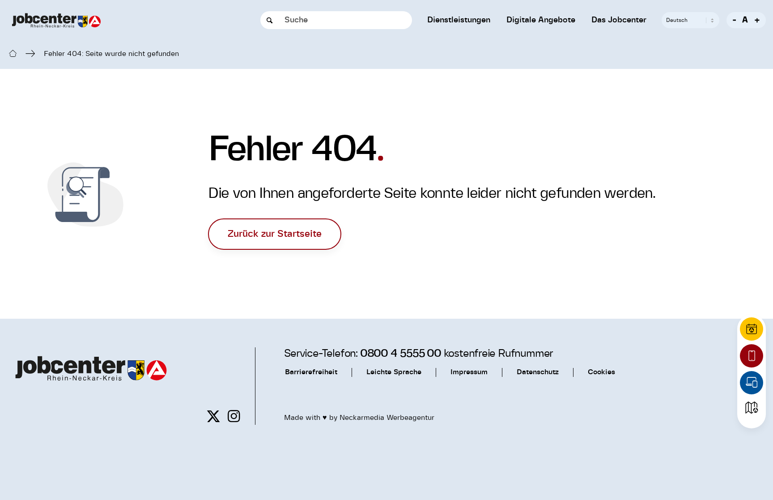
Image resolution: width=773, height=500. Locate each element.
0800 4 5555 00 (400, 353)
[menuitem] (458, 20)
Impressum (469, 372)
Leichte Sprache (393, 372)
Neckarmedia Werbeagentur (387, 418)
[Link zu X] (213, 416)
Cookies (601, 372)
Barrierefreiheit (311, 372)
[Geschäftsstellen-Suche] (751, 408)
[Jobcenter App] (751, 356)
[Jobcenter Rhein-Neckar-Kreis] (56, 20)
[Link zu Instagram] (234, 416)
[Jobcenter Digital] (751, 382)
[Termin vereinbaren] (751, 329)
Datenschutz (538, 372)
